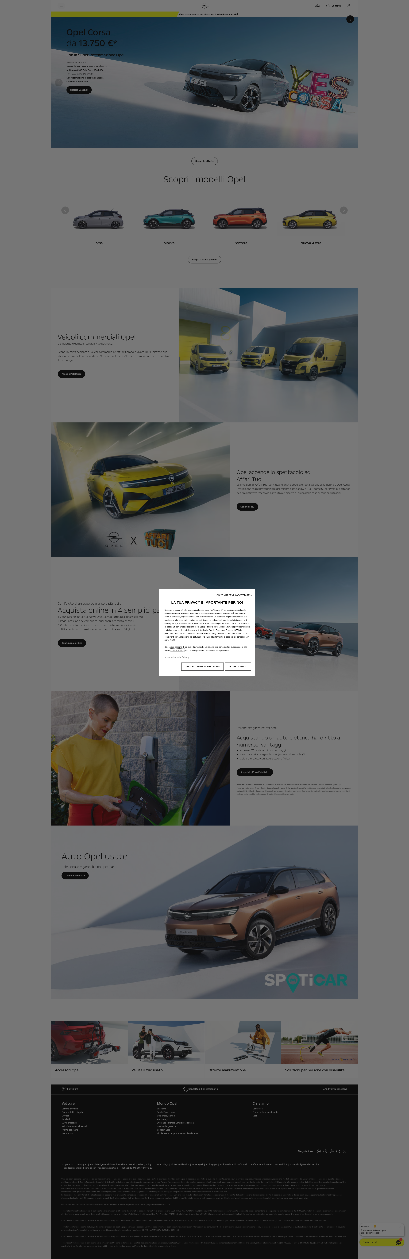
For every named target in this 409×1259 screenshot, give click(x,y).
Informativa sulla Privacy (177, 657)
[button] (234, 595)
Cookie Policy (177, 650)
